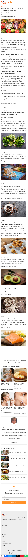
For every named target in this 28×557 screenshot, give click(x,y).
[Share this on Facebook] (6, 556)
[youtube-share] (16, 553)
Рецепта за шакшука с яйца (16, 471)
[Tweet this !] (10, 556)
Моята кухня (4, 527)
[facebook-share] (10, 553)
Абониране (14, 503)
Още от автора (14, 442)
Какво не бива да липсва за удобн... (18, 465)
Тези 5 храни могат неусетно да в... (17, 458)
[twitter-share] (13, 553)
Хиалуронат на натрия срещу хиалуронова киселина (19, 409)
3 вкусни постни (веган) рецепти (8, 361)
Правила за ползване (6, 543)
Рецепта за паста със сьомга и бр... (17, 477)
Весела (14, 426)
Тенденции (4, 534)
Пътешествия (5, 530)
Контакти (4, 541)
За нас (3, 539)
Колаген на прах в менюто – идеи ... (18, 452)
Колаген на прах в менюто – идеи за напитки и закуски (6, 385)
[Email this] (18, 556)
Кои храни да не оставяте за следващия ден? (20, 361)
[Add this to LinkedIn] (14, 556)
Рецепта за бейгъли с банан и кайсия (19, 384)
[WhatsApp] (26, 556)
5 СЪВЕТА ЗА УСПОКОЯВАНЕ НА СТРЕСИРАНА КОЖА (7, 408)
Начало (2, 12)
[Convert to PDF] (22, 556)
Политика (4, 545)
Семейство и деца (5, 532)
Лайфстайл (3, 6)
